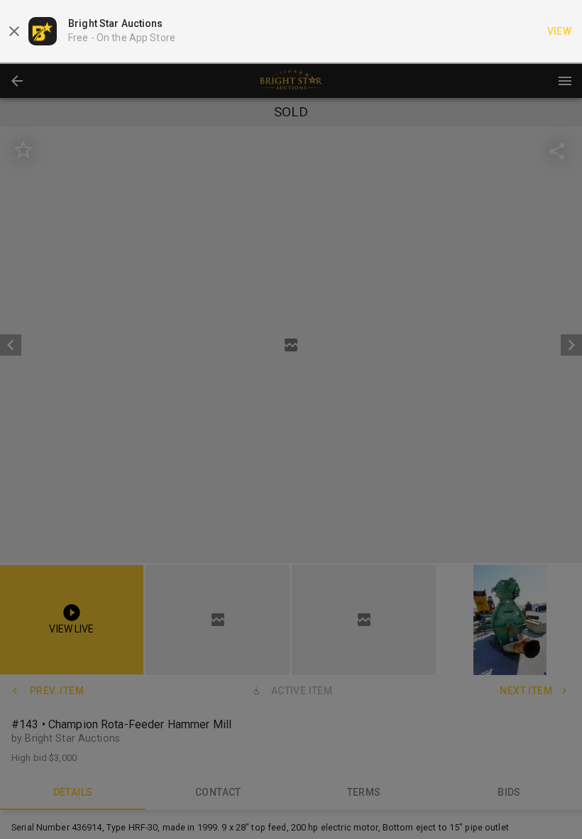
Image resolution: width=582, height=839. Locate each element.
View (559, 31)
